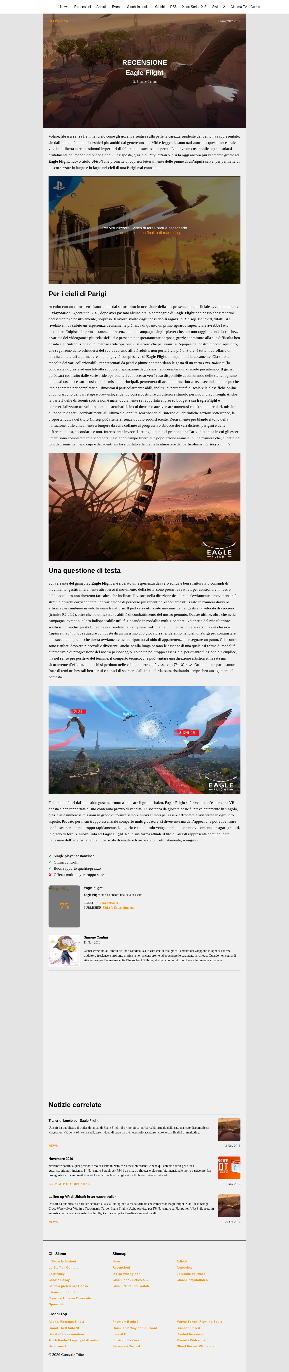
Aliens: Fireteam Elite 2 (66, 1321)
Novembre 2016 (61, 1159)
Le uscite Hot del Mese (69, 1184)
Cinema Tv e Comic (245, 7)
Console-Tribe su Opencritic (70, 1298)
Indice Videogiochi (126, 1274)
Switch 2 (218, 7)
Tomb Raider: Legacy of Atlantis (73, 1340)
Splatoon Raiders (125, 1340)
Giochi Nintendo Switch (130, 1286)
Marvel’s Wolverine (191, 1340)
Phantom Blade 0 (125, 1321)
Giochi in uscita (138, 7)
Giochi (160, 7)
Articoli (101, 7)
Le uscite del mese (191, 1274)
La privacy (57, 1274)
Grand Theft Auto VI (64, 1328)
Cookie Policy (59, 1280)
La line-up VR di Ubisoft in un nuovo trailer (82, 1197)
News (64, 7)
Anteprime (184, 1267)
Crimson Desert (188, 1328)
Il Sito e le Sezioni (62, 1261)
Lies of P (119, 1334)
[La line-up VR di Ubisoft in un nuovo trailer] (229, 1205)
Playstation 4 (109, 903)
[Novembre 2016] (229, 1168)
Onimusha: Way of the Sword (134, 1328)
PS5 (173, 7)
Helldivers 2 (58, 1346)
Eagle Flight (93, 888)
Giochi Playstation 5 (192, 1280)
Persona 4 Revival (126, 1346)
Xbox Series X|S (194, 7)
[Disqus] (144, 1037)
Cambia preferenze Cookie (69, 1286)
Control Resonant (190, 1334)
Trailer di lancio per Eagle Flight (73, 1120)
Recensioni (82, 7)
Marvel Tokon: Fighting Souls (199, 1321)
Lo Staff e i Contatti (64, 1267)
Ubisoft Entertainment (118, 907)
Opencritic (57, 1304)
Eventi (116, 7)
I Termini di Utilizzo (63, 1292)
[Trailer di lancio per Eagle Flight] (229, 1129)
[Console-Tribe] (27, 7)
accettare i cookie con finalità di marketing (144, 233)
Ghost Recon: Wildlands (195, 1346)
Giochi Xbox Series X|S (130, 1280)
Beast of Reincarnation (66, 1334)
